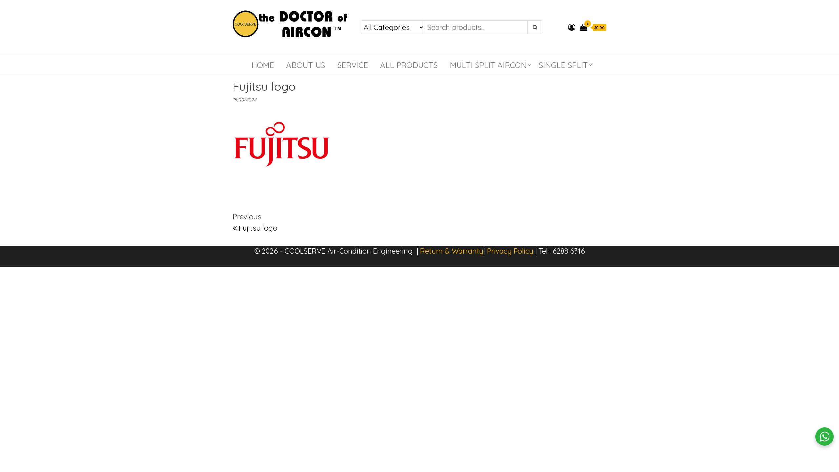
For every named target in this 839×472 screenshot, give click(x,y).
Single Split (563, 65)
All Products (409, 65)
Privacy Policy (510, 251)
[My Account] (571, 27)
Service (352, 65)
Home (262, 65)
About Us (305, 65)
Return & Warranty (451, 251)
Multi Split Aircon (488, 65)
